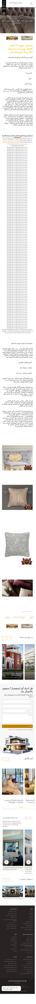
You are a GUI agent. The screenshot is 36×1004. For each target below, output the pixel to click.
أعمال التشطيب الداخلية (28, 934)
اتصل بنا (31, 919)
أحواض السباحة (29, 963)
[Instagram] (13, 991)
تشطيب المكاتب (29, 941)
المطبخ (15, 951)
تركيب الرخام (30, 952)
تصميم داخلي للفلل (12, 911)
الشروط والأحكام (29, 925)
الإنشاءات (31, 913)
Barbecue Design (29, 948)
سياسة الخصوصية (12, 729)
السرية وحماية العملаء (28, 923)
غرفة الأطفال (13, 945)
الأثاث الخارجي (13, 939)
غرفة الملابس (13, 941)
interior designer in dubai (11, 140)
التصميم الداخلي (13, 909)
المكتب (15, 943)
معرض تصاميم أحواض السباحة (26, 973)
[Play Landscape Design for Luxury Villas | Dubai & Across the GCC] (13, 848)
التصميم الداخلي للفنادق (11, 971)
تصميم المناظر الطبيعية (28, 959)
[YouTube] (10, 991)
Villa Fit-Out (30, 937)
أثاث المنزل (14, 937)
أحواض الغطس (29, 971)
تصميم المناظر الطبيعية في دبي (9, 967)
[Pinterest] (25, 991)
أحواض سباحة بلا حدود (28, 969)
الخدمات (15, 956)
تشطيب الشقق (29, 939)
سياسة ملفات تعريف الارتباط (27, 927)
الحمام (15, 947)
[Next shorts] (30, 818)
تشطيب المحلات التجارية (27, 943)
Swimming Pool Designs (27, 965)
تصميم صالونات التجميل (11, 924)
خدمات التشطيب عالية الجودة (10, 961)
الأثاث (15, 934)
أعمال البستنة (30, 961)
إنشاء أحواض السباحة (28, 967)
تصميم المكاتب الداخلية (11, 926)
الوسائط (31, 917)
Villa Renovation (13, 922)
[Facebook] (16, 991)
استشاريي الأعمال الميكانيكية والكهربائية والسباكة (26, 946)
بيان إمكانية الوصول (29, 929)
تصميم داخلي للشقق (12, 913)
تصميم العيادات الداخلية (11, 928)
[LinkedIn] (22, 991)
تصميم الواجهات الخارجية (11, 915)
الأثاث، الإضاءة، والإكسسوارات (10, 965)
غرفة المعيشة (13, 949)
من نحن (31, 911)
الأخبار (31, 915)
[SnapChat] (19, 991)
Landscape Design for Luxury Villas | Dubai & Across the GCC (13, 868)
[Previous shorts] (26, 818)
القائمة (31, 909)
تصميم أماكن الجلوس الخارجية (26, 950)
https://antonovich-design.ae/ (17, 144)
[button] (4, 638)
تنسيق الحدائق (30, 956)
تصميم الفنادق (13, 917)
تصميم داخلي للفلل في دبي (10, 959)
